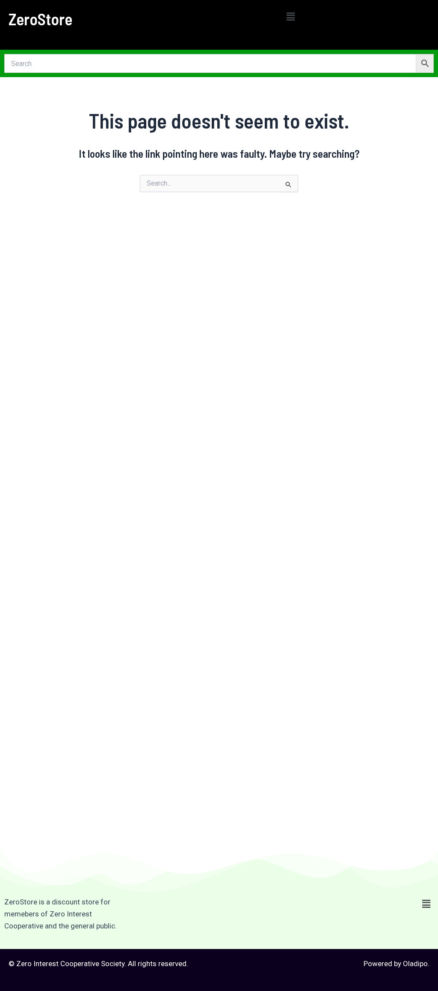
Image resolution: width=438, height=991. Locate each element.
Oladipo (415, 963)
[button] (290, 17)
